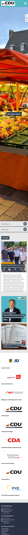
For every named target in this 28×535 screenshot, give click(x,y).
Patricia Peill (4, 531)
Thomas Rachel (5, 528)
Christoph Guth (4, 530)
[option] (14, 114)
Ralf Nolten (4, 533)
